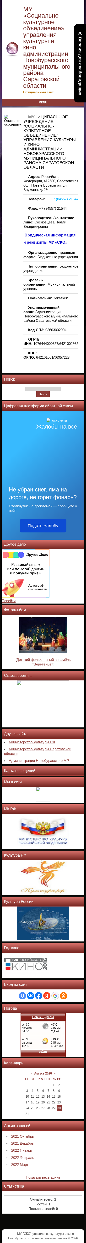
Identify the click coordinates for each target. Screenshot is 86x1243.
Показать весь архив (43, 1177)
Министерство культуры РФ (32, 742)
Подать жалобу (43, 525)
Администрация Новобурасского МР (39, 761)
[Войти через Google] (55, 996)
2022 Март (19, 1165)
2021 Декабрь (22, 1143)
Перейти (9, 601)
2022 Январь (21, 1150)
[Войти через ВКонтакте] (30, 995)
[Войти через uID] (22, 995)
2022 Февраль (22, 1158)
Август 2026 (43, 1073)
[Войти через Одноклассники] (63, 995)
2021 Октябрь (22, 1136)
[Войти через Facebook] (38, 995)
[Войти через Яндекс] (46, 995)
